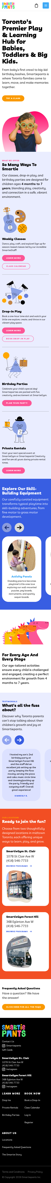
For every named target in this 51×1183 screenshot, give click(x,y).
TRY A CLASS (13, 98)
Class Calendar (16, 266)
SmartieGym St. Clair (15, 1058)
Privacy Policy (35, 1171)
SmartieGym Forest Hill (16, 1075)
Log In (27, 1114)
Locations (7, 1139)
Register (28, 1122)
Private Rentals (10, 1107)
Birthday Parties (10, 1114)
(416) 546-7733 (17, 860)
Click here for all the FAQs (23, 1007)
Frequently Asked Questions (16, 1147)
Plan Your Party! (17, 403)
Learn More (13, 258)
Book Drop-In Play (18, 339)
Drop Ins (6, 1100)
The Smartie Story (12, 1154)
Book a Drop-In (32, 1100)
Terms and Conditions (13, 1171)
